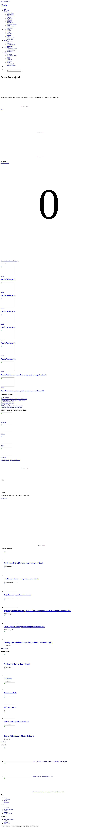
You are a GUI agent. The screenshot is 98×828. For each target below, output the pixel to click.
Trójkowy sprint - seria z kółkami (17, 664)
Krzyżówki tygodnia (12, 48)
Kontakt (6, 822)
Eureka (8, 32)
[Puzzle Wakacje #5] (7, 322)
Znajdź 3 (9, 31)
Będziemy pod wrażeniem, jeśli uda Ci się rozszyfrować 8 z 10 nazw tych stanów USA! (37, 611)
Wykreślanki (10, 51)
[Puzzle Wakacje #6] (7, 274)
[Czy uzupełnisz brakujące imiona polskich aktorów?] (10, 623)
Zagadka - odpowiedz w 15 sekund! (17, 595)
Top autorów (10, 28)
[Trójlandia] (9, 675)
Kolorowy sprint (10, 707)
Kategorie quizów (11, 26)
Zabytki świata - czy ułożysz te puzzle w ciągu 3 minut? (22, 391)
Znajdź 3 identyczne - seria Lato (16, 722)
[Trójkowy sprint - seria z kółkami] (9, 660)
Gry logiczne (7, 29)
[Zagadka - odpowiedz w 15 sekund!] (10, 591)
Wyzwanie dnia (10, 63)
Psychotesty (9, 18)
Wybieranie (9, 20)
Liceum (8, 57)
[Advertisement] (49, 102)
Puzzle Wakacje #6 (8, 279)
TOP (5, 9)
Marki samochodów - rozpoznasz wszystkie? (21, 579)
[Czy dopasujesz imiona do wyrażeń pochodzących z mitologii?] (10, 639)
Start (2, 109)
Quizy (5, 11)
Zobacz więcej (4, 648)
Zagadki (9, 17)
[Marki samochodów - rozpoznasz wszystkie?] (10, 575)
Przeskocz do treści (5, 1)
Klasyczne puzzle (11, 44)
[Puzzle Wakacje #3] (7, 306)
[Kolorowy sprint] (9, 704)
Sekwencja (9, 33)
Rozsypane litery (11, 50)
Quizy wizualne (10, 15)
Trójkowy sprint (10, 37)
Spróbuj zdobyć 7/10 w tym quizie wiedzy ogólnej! (23, 563)
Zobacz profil (4, 498)
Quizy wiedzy (10, 13)
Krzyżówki (6, 47)
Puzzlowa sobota (10, 693)
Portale (5, 52)
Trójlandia (8, 678)
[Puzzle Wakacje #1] (7, 290)
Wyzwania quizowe (11, 24)
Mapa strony (7, 823)
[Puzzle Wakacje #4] (7, 338)
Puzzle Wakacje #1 (8, 295)
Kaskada (9, 35)
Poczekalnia (6, 10)
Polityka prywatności (9, 819)
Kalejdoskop (10, 39)
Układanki (9, 43)
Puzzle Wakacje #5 (8, 327)
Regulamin (6, 820)
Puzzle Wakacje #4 (8, 343)
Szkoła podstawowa (11, 55)
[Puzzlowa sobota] (9, 689)
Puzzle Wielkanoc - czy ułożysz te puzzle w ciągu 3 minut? (23, 375)
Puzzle (5, 40)
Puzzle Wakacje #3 (8, 311)
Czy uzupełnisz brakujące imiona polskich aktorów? (24, 627)
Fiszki (8, 25)
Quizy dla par (10, 22)
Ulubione (3, 741)
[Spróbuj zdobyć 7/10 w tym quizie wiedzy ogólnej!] (10, 559)
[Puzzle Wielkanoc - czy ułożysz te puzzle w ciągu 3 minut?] (7, 370)
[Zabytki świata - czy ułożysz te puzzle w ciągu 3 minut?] (7, 386)
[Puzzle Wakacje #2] (7, 354)
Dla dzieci (9, 54)
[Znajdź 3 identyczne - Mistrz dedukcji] (9, 732)
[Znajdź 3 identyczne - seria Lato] (9, 718)
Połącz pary (9, 46)
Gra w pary (9, 21)
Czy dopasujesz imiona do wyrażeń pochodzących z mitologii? (28, 643)
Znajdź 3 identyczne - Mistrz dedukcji (19, 736)
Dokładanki (9, 41)
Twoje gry (15, 261)
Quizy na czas (10, 14)
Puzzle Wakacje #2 (8, 359)
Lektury (9, 58)
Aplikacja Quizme (11, 65)
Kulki (8, 36)
